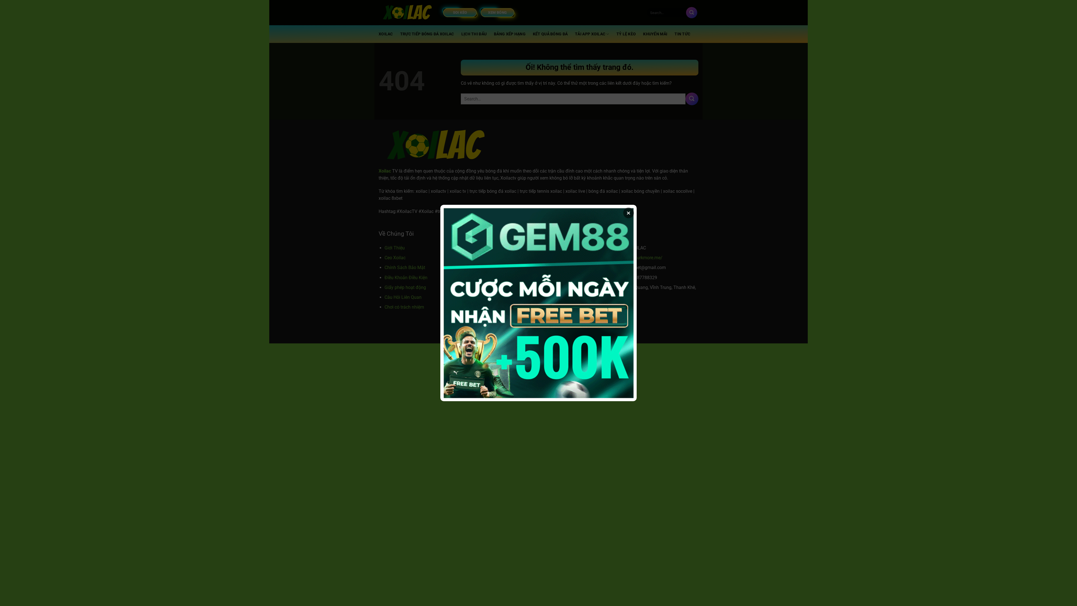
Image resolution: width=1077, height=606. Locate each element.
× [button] (628, 213)
